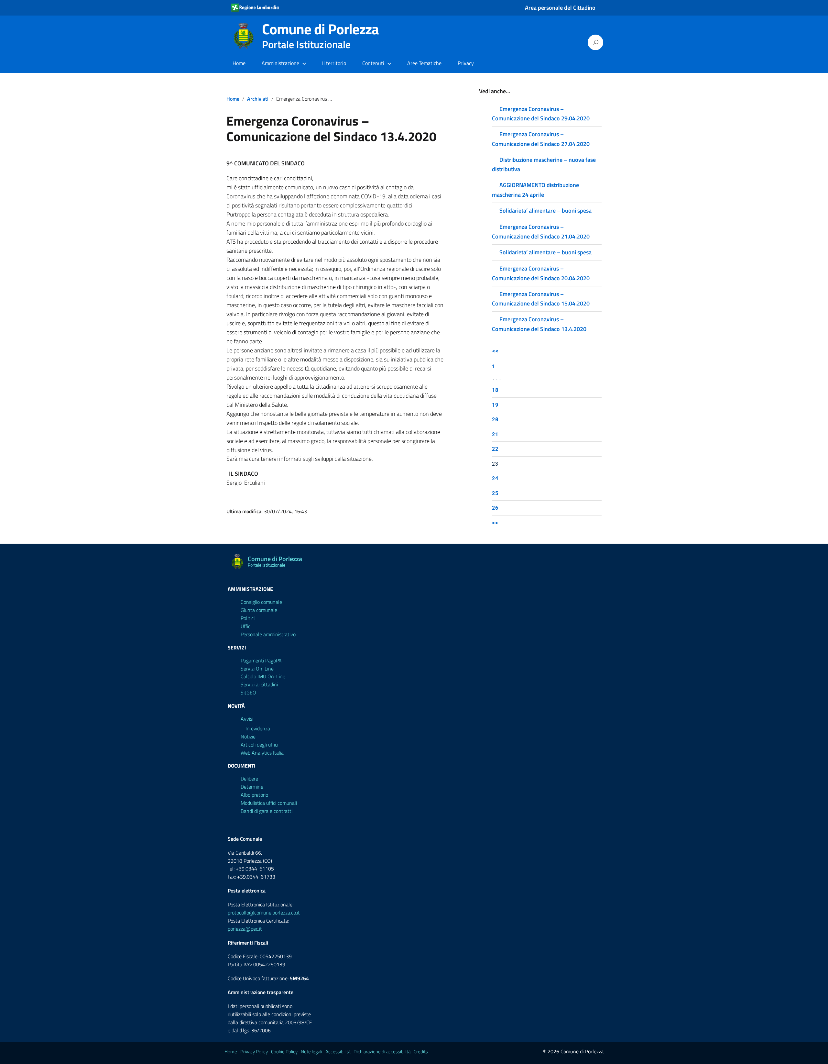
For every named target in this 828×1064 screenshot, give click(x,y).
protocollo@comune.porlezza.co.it (264, 912)
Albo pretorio (254, 795)
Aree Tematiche (424, 63)
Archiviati (257, 99)
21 (495, 434)
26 (495, 507)
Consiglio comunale (261, 602)
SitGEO (248, 692)
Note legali (311, 1051)
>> (495, 522)
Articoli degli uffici (259, 744)
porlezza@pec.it (245, 929)
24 (495, 478)
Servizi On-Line (257, 668)
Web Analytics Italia (262, 753)
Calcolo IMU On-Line (263, 676)
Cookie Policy (284, 1051)
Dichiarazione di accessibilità (382, 1051)
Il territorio (334, 63)
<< (495, 350)
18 (495, 389)
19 (495, 404)
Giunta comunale (259, 610)
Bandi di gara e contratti (266, 811)
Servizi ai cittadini (259, 684)
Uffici (246, 626)
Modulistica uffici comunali (269, 803)
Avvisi (247, 719)
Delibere (249, 778)
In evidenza (257, 728)
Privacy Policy (254, 1051)
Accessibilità (337, 1051)
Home (239, 63)
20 (495, 419)
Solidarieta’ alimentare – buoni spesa (545, 210)
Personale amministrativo (268, 634)
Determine (252, 787)
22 (495, 448)
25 (495, 493)
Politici (248, 618)
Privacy (466, 63)
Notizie (248, 736)
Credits (421, 1051)
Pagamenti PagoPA (261, 660)
